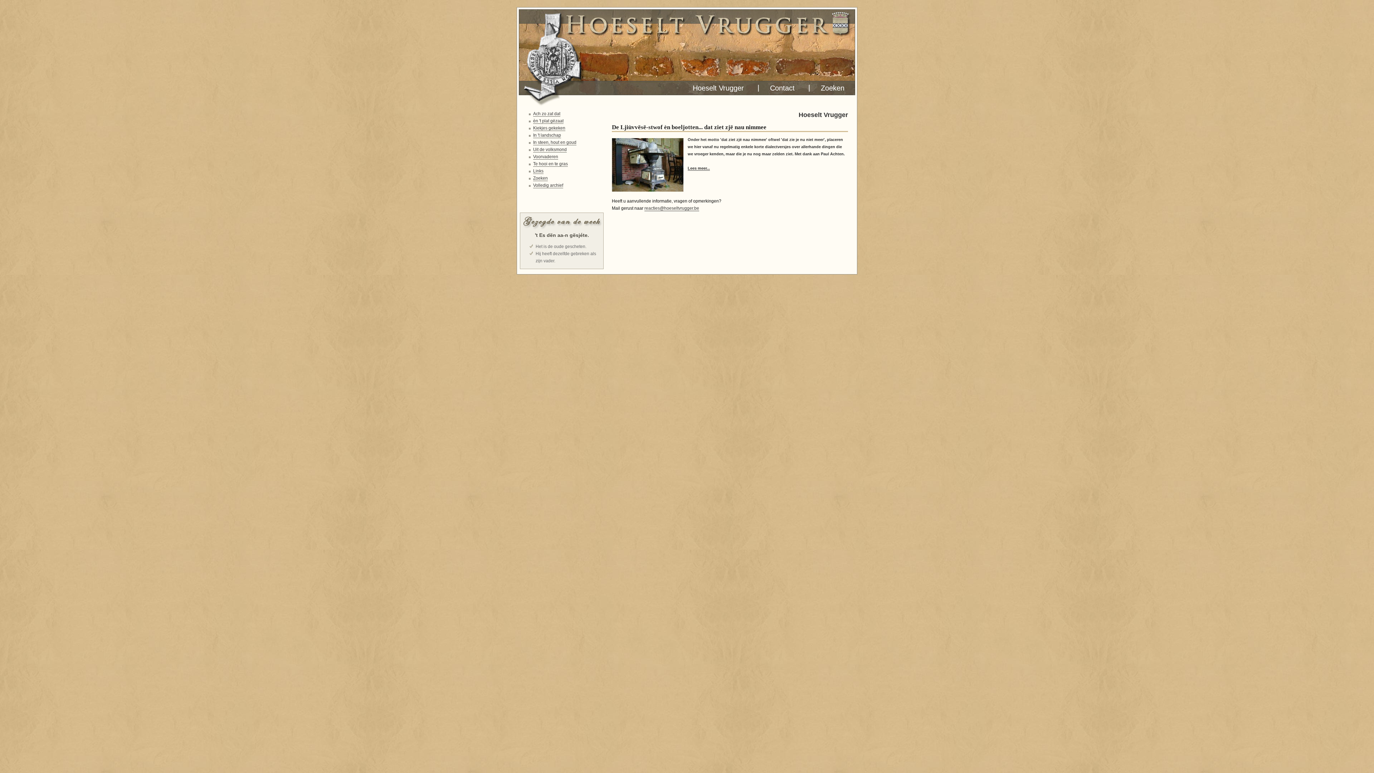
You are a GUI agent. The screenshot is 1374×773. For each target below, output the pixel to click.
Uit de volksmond (550, 149)
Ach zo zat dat (546, 113)
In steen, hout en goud (554, 142)
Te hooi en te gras (550, 163)
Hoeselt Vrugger (716, 88)
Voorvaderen (545, 156)
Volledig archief (548, 185)
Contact (780, 88)
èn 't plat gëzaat (548, 120)
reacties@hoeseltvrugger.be (671, 208)
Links (538, 171)
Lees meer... (699, 168)
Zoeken (830, 88)
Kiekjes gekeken (549, 128)
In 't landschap (547, 135)
